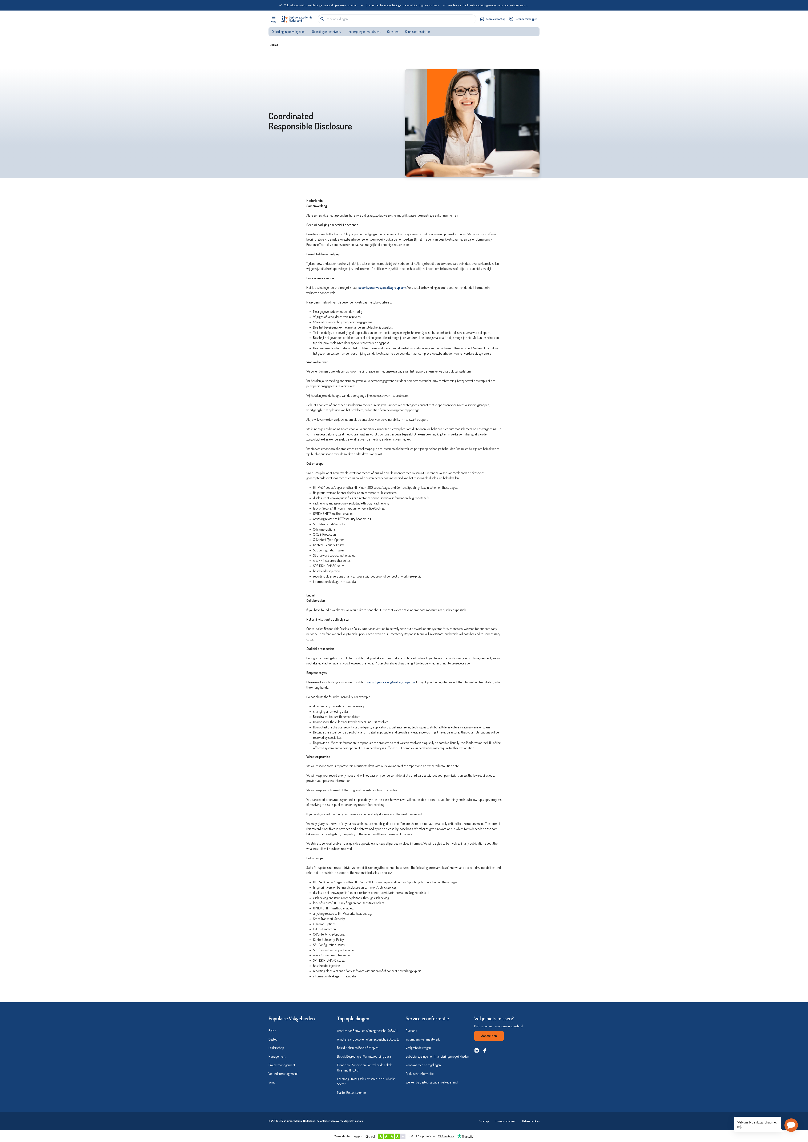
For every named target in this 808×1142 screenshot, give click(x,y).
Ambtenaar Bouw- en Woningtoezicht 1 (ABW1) (367, 1031)
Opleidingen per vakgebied (288, 31)
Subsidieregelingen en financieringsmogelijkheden (437, 1056)
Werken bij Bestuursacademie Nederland (432, 1082)
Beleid (272, 1031)
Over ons (392, 31)
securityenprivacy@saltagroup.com (382, 287)
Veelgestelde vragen (418, 1048)
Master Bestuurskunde (351, 1092)
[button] (791, 1125)
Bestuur (273, 1039)
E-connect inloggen (526, 19)
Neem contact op (495, 19)
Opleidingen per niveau (326, 31)
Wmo (271, 1082)
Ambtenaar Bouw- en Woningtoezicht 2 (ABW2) (368, 1039)
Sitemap (484, 1121)
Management (277, 1056)
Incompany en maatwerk (364, 31)
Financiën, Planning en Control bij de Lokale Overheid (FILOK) (364, 1067)
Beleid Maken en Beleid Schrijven (358, 1048)
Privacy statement (506, 1121)
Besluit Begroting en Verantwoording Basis (364, 1056)
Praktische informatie (419, 1073)
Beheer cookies (531, 1121)
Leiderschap (276, 1048)
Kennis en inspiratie (417, 31)
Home (274, 44)
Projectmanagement (281, 1065)
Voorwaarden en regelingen (423, 1065)
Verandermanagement (283, 1073)
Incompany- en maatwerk (423, 1039)
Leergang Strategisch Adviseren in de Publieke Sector (366, 1081)
